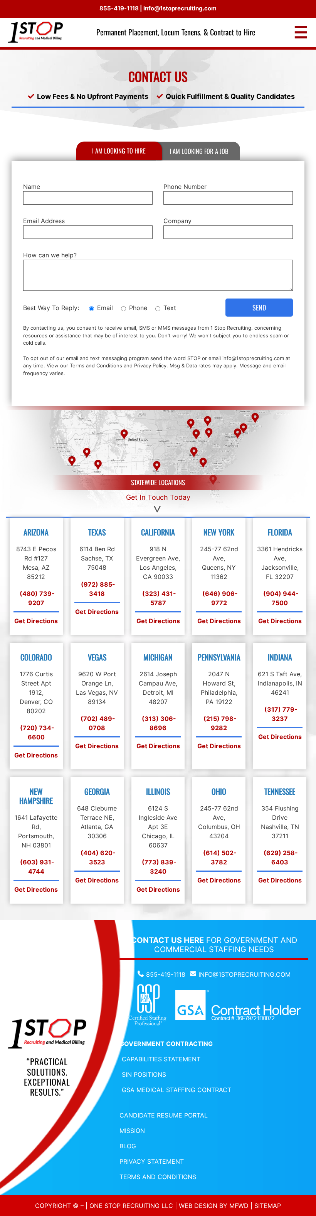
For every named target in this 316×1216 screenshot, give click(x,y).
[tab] (119, 151)
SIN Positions (144, 1074)
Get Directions (36, 621)
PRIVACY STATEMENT (151, 1161)
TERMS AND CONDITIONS (157, 1177)
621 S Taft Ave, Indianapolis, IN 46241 (280, 683)
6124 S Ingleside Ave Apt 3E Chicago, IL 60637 (158, 826)
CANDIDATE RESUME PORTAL (163, 1115)
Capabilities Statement (161, 1059)
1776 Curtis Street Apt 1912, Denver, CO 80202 (36, 692)
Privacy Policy (150, 365)
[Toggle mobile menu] (301, 32)
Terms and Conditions (96, 365)
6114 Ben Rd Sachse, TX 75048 (97, 558)
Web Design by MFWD (214, 1205)
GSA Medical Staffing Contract (176, 1090)
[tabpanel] (158, 283)
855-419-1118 (119, 8)
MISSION (132, 1130)
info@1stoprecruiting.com (180, 8)
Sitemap (267, 1205)
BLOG (127, 1146)
